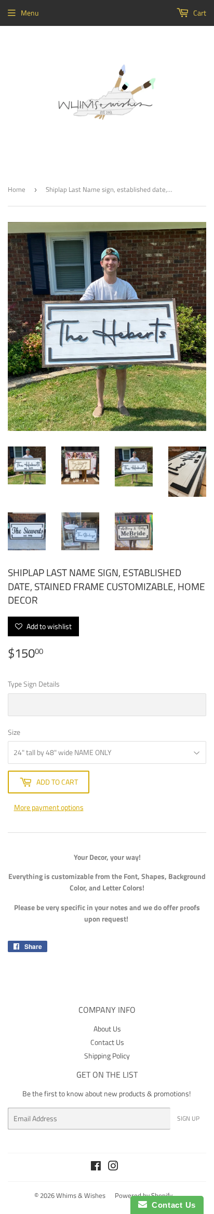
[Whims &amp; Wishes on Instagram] (113, 1167)
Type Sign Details (34, 683)
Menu (29, 12)
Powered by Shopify (143, 1195)
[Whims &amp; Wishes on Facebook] (95, 1167)
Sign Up (188, 1118)
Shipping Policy (107, 1055)
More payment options (49, 807)
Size (14, 732)
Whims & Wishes (80, 1195)
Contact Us (107, 1042)
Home (16, 189)
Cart (199, 12)
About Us (107, 1028)
